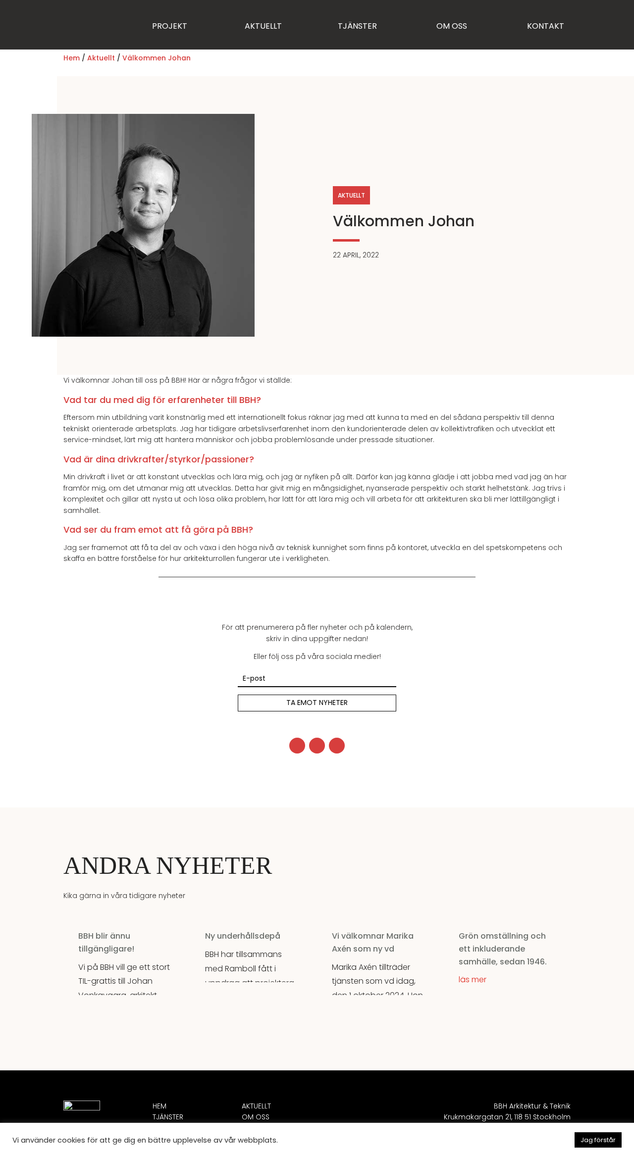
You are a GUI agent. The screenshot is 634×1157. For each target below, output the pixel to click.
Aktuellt (101, 58)
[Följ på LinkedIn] (337, 746)
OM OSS (451, 26)
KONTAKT (545, 26)
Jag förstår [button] (598, 1140)
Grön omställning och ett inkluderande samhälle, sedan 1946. (503, 948)
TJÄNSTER (357, 26)
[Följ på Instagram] (317, 746)
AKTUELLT (263, 26)
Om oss (255, 1117)
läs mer (472, 979)
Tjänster (168, 1117)
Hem (71, 58)
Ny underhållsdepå (242, 936)
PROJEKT (169, 26)
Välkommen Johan (156, 58)
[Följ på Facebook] (297, 746)
